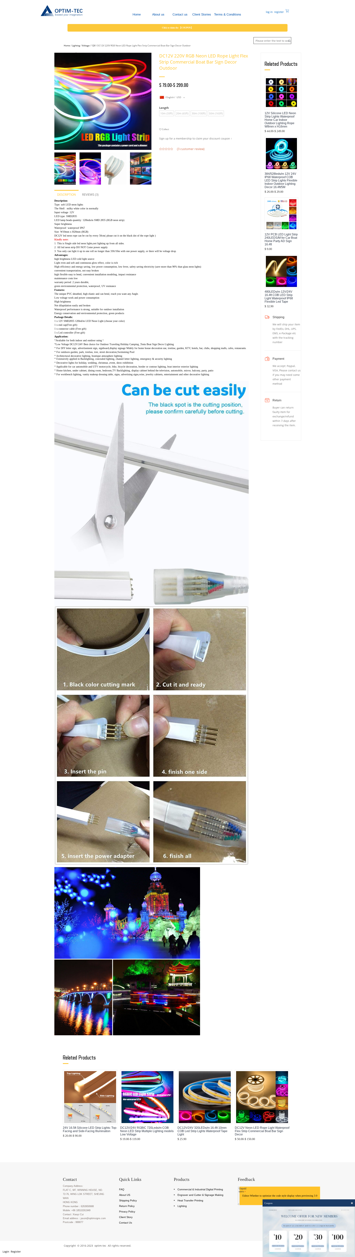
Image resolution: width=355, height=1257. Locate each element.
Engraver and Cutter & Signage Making (200, 1194)
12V (93, 45)
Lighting (76, 45)
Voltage (86, 45)
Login (5, 1251)
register (278, 12)
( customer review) (190, 149)
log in (269, 12)
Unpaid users (242, 1190)
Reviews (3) (90, 195)
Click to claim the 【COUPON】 (177, 27)
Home (67, 45)
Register (15, 1251)
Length (164, 108)
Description (66, 195)
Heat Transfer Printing (190, 1200)
